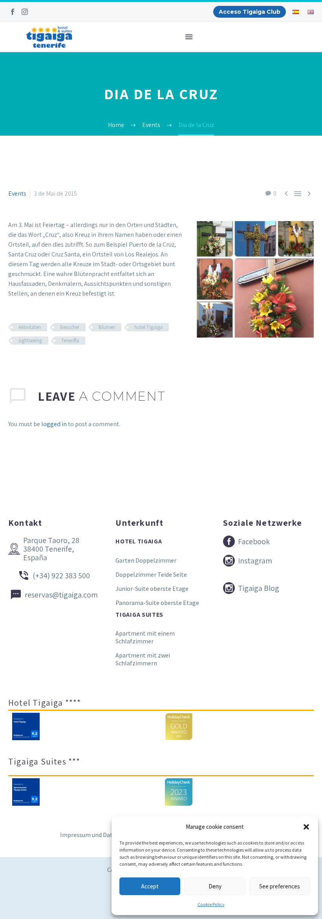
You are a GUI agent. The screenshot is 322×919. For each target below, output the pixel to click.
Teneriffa (70, 340)
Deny (215, 886)
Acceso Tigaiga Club (249, 11)
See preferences (279, 886)
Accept (150, 886)
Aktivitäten (29, 327)
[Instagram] (25, 12)
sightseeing (30, 340)
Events (17, 193)
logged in (54, 424)
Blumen (107, 327)
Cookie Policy (211, 904)
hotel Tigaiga (148, 327)
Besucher (69, 327)
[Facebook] (12, 12)
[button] (306, 827)
